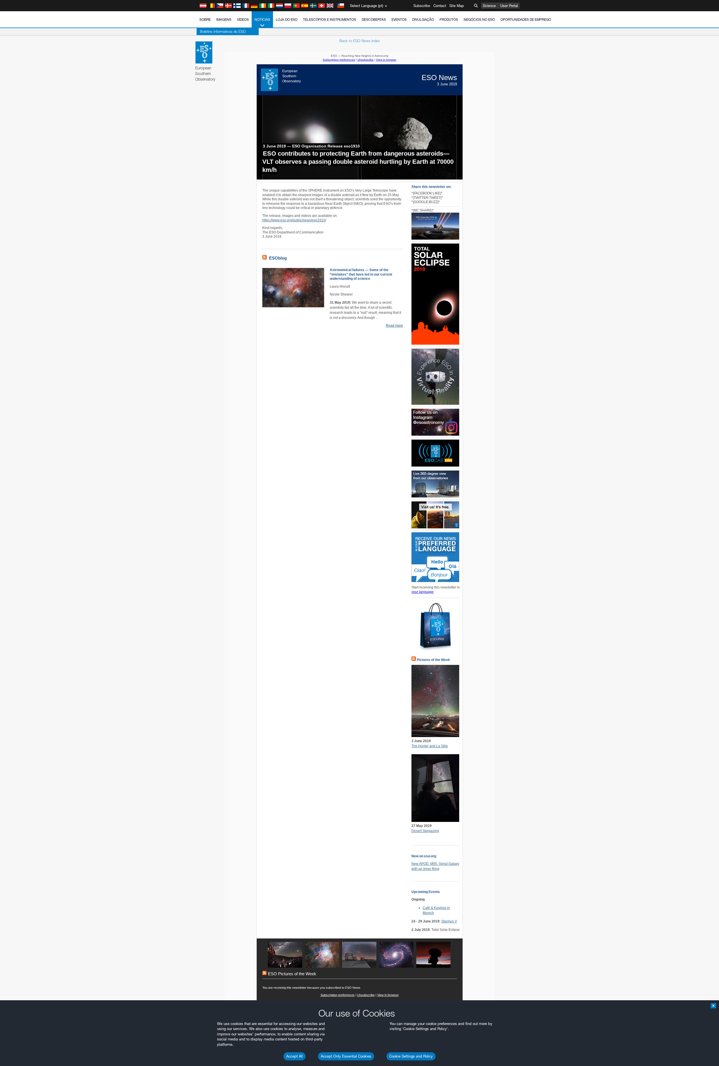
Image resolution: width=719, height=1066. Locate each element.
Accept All (294, 1056)
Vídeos (243, 19)
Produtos (449, 19)
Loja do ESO (286, 19)
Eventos (399, 19)
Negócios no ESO (479, 19)
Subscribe (421, 5)
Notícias (262, 19)
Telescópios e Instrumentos (329, 19)
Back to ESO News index (359, 40)
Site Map (456, 5)
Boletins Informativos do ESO (223, 31)
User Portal (509, 5)
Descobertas (374, 19)
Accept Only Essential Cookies (346, 1056)
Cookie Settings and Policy (411, 1056)
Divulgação (423, 19)
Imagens (223, 19)
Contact (439, 5)
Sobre (205, 19)
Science (489, 5)
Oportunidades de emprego (525, 19)
